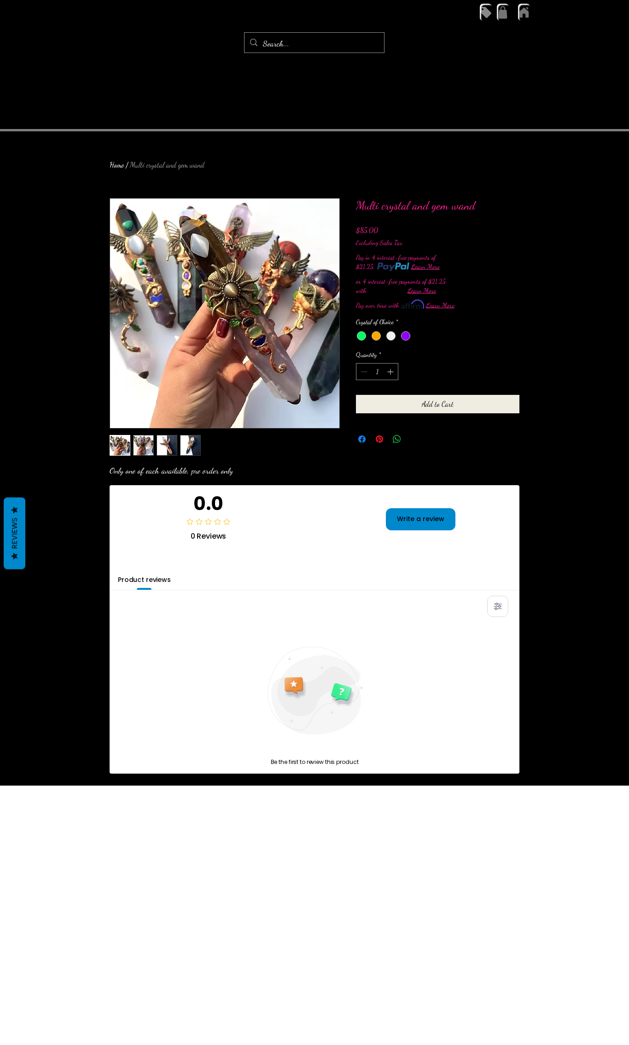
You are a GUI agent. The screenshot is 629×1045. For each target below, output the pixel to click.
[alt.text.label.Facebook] (314, 1011)
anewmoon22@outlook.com (312, 994)
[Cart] (503, 12)
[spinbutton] (377, 372)
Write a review (420, 518)
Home (117, 164)
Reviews (14, 533)
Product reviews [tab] (144, 579)
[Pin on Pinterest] (379, 439)
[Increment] (391, 372)
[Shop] (486, 12)
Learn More (425, 266)
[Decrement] (363, 372)
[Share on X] (414, 439)
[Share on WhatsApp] (396, 439)
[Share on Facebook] (361, 439)
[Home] (524, 12)
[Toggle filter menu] (497, 606)
